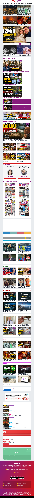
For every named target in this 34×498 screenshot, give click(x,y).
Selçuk (24, 494)
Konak (6, 494)
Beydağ (20, 492)
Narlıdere (15, 494)
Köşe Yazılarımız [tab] (6, 164)
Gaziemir (8, 493)
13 (25, 43)
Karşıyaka (23, 493)
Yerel (25, 3)
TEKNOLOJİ (5, 363)
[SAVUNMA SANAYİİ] (30, 290)
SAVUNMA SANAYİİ (7, 290)
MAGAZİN (5, 266)
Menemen (11, 494)
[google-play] (21, 478)
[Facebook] (10, 476)
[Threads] (20, 476)
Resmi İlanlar (29, 3)
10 (19, 43)
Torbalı (28, 494)
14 (27, 43)
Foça (6, 493)
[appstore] (13, 478)
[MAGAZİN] (30, 266)
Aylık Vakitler (6, 459)
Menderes (8, 494)
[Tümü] (30, 181)
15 (28, 43)
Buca (26, 492)
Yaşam (19, 3)
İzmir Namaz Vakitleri (7, 483)
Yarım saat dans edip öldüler (15, 411)
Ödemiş (18, 494)
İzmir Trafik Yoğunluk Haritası (22, 483)
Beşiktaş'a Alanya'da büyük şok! (15, 415)
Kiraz (29, 493)
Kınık (3, 494)
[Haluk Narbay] (24, 172)
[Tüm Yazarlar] (30, 164)
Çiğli (30, 492)
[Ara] (30, 1)
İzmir (1, 3)
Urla (30, 494)
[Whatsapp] (22, 476)
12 (23, 44)
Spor (12, 3)
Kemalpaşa (26, 493)
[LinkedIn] (16, 476)
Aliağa (6, 492)
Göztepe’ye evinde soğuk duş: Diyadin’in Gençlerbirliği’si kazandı (19, 419)
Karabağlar (15, 493)
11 (21, 43)
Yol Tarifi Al (11, 439)
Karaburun (19, 493)
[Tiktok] (19, 476)
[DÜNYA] (30, 241)
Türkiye (22, 3)
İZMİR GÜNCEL (12, 417)
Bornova (23, 492)
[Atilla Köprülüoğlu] (10, 172)
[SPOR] (30, 339)
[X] (11, 476)
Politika (8, 3)
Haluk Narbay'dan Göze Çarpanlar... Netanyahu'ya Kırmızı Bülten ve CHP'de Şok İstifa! (24, 167)
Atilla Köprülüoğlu (10, 176)
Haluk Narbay (24, 176)
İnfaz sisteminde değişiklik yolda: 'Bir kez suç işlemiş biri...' (19, 428)
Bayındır (11, 492)
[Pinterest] (13, 476)
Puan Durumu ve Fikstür (7, 485)
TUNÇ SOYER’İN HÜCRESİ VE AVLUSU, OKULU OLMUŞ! (10, 167)
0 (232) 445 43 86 (6, 439)
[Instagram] (14, 476)
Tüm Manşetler (20, 485)
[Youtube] (17, 476)
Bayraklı (14, 492)
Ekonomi (4, 3)
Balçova (9, 492)
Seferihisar (21, 494)
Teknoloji (15, 3)
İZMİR (4, 492)
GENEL (10, 422)
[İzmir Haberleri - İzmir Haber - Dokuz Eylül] (16, 1)
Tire (26, 494)
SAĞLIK (5, 315)
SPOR (4, 339)
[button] (30, 115)
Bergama (17, 492)
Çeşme (28, 492)
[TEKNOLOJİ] (30, 363)
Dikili (4, 493)
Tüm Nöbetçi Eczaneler (17, 446)
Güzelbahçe (12, 493)
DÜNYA (4, 241)
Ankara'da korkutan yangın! (15, 423)
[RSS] (23, 476)
